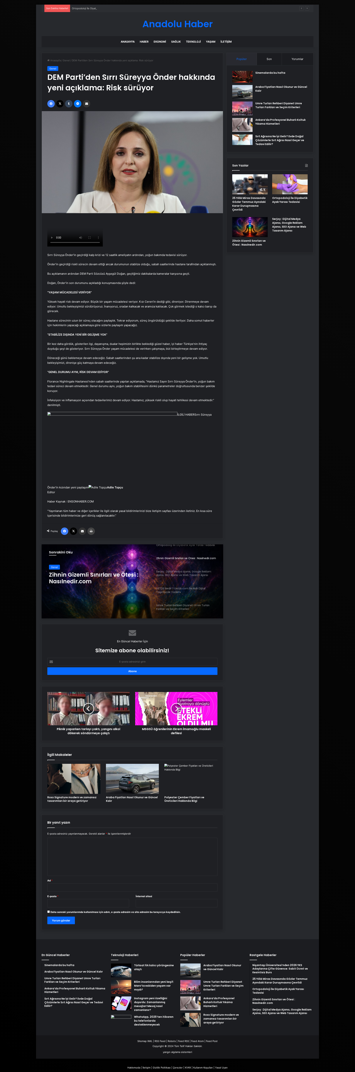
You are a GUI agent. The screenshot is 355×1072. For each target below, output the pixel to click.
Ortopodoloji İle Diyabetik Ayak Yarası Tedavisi (98, 8)
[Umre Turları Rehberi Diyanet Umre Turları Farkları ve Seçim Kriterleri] (242, 108)
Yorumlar (297, 59)
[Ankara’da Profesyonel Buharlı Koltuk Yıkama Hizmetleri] (242, 125)
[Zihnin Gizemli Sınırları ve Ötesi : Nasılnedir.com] (250, 227)
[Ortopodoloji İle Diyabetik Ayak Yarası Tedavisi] (290, 184)
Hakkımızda (133, 1067)
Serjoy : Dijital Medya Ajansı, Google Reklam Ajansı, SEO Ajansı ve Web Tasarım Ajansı (289, 224)
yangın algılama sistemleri (177, 1052)
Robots (172, 1041)
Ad (50, 880)
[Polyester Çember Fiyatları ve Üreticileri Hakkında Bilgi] (190, 779)
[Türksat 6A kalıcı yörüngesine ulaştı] (121, 970)
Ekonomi (160, 41)
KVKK (188, 1067)
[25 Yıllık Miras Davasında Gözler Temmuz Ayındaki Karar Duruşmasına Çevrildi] (250, 184)
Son (269, 59)
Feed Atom (197, 1041)
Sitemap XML (144, 1041)
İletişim (226, 41)
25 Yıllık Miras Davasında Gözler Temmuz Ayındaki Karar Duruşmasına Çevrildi (249, 204)
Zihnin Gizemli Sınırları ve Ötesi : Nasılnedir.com (93, 578)
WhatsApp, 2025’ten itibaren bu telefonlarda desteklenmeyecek (153, 1020)
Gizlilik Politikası (162, 1067)
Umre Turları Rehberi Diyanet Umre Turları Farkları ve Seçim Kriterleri (278, 105)
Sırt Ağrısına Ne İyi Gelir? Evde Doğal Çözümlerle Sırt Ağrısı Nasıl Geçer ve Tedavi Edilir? (279, 140)
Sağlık (176, 41)
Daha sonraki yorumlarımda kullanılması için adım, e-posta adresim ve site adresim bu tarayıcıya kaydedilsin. (115, 911)
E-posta (52, 896)
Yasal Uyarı (221, 1067)
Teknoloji (193, 41)
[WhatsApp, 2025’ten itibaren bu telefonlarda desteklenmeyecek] (121, 1022)
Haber (144, 41)
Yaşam (210, 41)
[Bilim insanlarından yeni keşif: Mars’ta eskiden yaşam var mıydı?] (121, 987)
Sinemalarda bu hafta (270, 73)
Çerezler (178, 1067)
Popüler (241, 59)
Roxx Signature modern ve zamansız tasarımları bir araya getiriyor (72, 799)
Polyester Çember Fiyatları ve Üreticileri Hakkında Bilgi (184, 799)
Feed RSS (183, 1041)
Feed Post (212, 1041)
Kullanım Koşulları (203, 1067)
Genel (66, 60)
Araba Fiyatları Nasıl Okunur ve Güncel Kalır (132, 799)
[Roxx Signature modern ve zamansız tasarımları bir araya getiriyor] (73, 779)
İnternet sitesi (144, 896)
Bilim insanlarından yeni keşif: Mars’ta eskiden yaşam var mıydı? (154, 985)
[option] (132, 581)
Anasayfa (128, 41)
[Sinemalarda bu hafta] (242, 76)
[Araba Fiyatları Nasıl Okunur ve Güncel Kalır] (132, 779)
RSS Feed (160, 1041)
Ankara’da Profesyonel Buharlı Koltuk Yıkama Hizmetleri (218, 1002)
